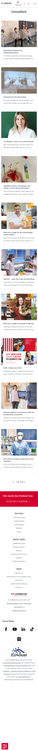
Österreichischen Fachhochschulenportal (17, 666)
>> (24, 482)
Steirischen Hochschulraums (12, 663)
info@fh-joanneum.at (19, 611)
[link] (19, 517)
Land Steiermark (23, 677)
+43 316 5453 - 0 (19, 607)
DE (24, 4)
